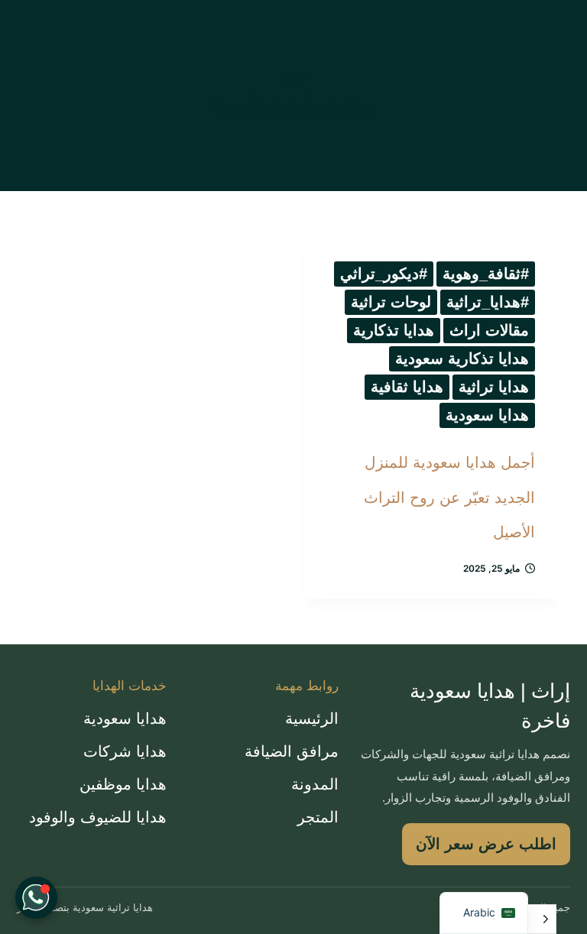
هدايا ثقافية (407, 386)
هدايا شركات (125, 751)
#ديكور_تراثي (383, 273)
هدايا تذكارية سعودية (462, 358)
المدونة (315, 784)
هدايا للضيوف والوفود (98, 817)
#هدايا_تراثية (487, 301)
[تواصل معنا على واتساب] (36, 898)
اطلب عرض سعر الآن (486, 843)
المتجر (318, 817)
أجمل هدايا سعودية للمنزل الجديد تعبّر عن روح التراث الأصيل (449, 497)
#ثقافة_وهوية (486, 273)
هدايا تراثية (494, 386)
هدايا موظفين (123, 784)
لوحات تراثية (391, 301)
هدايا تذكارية (393, 330)
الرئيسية (312, 718)
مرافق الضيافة (292, 751)
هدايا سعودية (487, 415)
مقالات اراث (489, 330)
